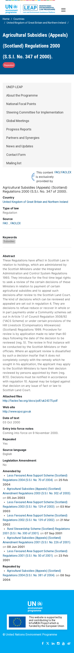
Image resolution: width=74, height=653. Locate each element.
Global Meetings (17, 121)
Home (6, 18)
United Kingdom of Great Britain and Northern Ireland (36, 22)
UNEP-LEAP (14, 87)
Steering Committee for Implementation (34, 112)
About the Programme (22, 95)
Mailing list (13, 163)
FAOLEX (66, 172)
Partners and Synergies (23, 138)
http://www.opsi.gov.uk (17, 411)
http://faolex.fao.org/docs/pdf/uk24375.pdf (30, 400)
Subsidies (9, 241)
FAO (57, 172)
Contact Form (16, 155)
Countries (18, 18)
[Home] (30, 7)
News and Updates (19, 146)
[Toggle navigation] (63, 10)
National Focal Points (21, 104)
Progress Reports (18, 129)
